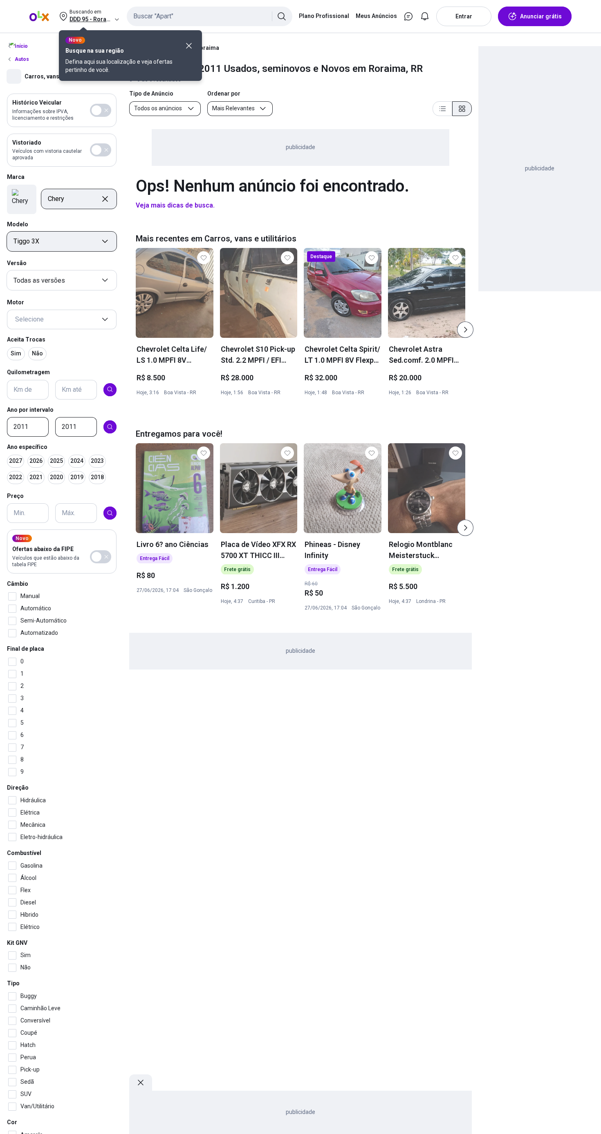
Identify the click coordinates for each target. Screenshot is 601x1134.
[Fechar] (188, 46)
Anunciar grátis (541, 16)
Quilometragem (28, 371)
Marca (16, 177)
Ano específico (27, 447)
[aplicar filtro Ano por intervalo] (110, 426)
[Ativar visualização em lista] (442, 108)
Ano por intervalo (30, 409)
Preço (15, 495)
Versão (17, 263)
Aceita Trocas (26, 339)
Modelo (17, 224)
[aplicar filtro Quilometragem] (110, 389)
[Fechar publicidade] (140, 1082)
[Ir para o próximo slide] (465, 329)
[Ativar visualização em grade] (462, 108)
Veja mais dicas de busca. (175, 205)
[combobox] (209, 16)
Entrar (463, 16)
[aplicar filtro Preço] (110, 513)
